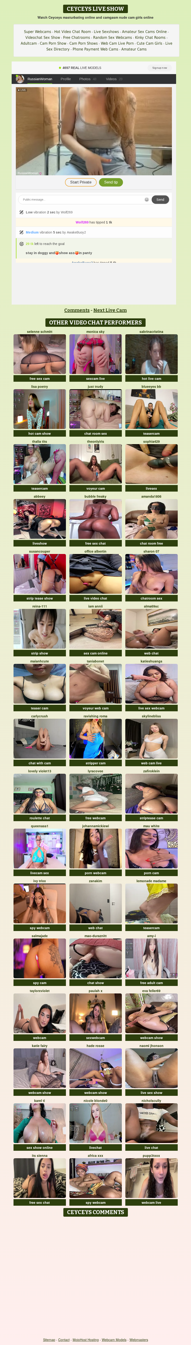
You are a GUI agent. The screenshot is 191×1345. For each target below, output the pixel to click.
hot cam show (39, 433)
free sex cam (40, 378)
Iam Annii (95, 606)
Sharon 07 (151, 551)
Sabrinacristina (151, 331)
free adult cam (151, 982)
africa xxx (95, 1155)
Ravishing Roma (95, 716)
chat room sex (95, 433)
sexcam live (95, 378)
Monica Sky (95, 331)
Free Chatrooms (76, 37)
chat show (95, 982)
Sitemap (49, 1339)
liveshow (40, 543)
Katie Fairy (40, 1045)
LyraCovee (95, 771)
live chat (151, 1147)
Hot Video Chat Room (72, 31)
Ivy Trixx (39, 880)
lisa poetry (39, 386)
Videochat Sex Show (42, 37)
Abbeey (39, 496)
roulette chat (40, 818)
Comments (77, 310)
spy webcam (40, 927)
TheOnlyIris (95, 441)
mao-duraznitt (96, 935)
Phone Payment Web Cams (95, 49)
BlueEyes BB (151, 386)
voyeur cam (95, 488)
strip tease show (40, 598)
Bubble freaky (95, 496)
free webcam (95, 818)
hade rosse (95, 1045)
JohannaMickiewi (95, 826)
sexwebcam (95, 1037)
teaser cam (39, 708)
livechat (95, 1147)
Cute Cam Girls (149, 43)
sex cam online (96, 653)
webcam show (151, 1037)
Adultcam (29, 43)
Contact (64, 1339)
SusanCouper (39, 551)
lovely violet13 (39, 771)
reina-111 (39, 606)
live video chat (95, 598)
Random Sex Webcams (112, 37)
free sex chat (95, 543)
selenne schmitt (39, 331)
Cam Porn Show (53, 43)
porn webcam (95, 872)
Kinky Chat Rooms (150, 37)
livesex (151, 488)
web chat (151, 653)
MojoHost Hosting (86, 1339)
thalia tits (39, 441)
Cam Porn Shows (83, 43)
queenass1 (39, 826)
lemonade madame (151, 880)
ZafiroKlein (151, 771)
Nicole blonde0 (95, 1100)
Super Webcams (37, 31)
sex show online (40, 1147)
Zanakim (95, 880)
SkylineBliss (151, 716)
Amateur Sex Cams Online (144, 31)
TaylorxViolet (40, 990)
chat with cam (40, 763)
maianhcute (39, 661)
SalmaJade (40, 935)
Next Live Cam (110, 310)
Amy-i (151, 935)
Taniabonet (95, 661)
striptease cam (151, 818)
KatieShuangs (151, 661)
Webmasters (139, 1339)
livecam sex (39, 872)
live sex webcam (151, 708)
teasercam (151, 433)
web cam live (151, 763)
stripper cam (96, 763)
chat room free (151, 543)
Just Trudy (95, 386)
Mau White (151, 826)
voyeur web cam (96, 708)
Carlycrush (39, 716)
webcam (39, 1037)
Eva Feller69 (151, 990)
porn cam (151, 872)
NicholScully (151, 1100)
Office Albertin (95, 551)
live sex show (151, 1092)
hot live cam (151, 378)
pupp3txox (151, 1155)
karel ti (39, 1100)
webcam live (151, 1202)
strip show (39, 653)
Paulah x (95, 990)
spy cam (39, 982)
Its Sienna (40, 1155)
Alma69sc (151, 606)
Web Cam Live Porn (117, 43)
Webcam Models (114, 1339)
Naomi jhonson (152, 1045)
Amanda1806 (151, 496)
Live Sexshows (106, 31)
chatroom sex (151, 598)
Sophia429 (151, 441)
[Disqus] (96, 1277)
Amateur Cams (134, 49)
